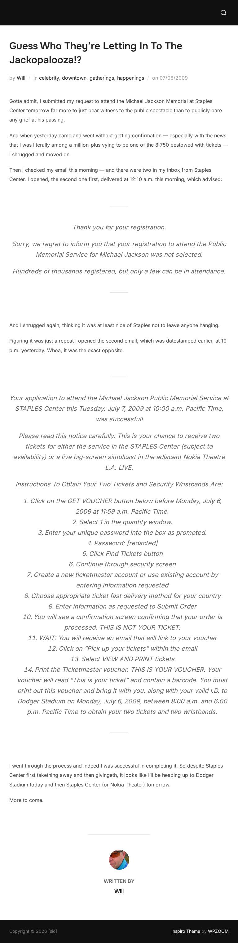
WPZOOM (218, 931)
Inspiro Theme (185, 931)
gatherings (102, 78)
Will (21, 78)
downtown (74, 78)
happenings (130, 78)
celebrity (49, 78)
